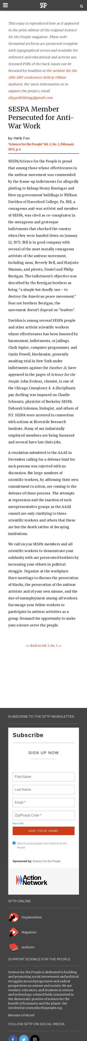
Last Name (22, 787)
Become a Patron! (21, 1015)
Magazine (29, 932)
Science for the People (47, 861)
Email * (19, 800)
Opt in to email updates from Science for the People (42, 845)
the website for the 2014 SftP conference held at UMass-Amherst (42, 77)
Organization (32, 917)
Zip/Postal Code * (27, 813)
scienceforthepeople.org (44, 1008)
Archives (28, 947)
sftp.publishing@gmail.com (30, 98)
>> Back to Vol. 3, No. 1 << (43, 646)
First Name (22, 774)
